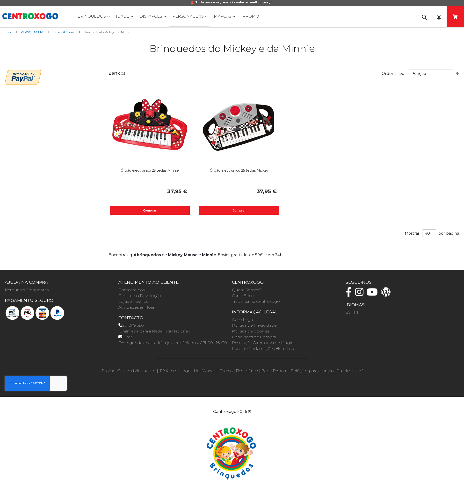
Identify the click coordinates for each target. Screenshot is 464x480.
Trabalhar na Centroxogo (256, 301)
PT (356, 312)
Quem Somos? (246, 290)
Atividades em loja (136, 307)
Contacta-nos (131, 290)
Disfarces (168, 370)
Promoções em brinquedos (129, 370)
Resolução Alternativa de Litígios (263, 342)
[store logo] (30, 16)
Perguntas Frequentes (27, 290)
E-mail (128, 337)
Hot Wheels (205, 370)
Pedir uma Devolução (139, 295)
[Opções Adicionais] (23, 77)
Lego (185, 370)
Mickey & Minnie (64, 32)
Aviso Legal (243, 319)
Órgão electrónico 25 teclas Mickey (239, 170)
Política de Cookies (250, 331)
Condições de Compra (254, 337)
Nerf (358, 370)
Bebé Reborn (274, 370)
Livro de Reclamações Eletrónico (264, 348)
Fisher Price (247, 370)
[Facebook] (350, 294)
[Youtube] (373, 294)
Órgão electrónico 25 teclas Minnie (150, 170)
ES (348, 312)
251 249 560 (133, 325)
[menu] (232, 16)
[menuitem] (92, 16)
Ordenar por (394, 73)
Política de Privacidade (254, 325)
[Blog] (387, 294)
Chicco (226, 370)
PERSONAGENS (33, 32)
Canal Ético (243, 295)
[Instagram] (360, 294)
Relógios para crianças (312, 370)
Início (9, 32)
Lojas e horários (133, 301)
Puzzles (344, 370)
